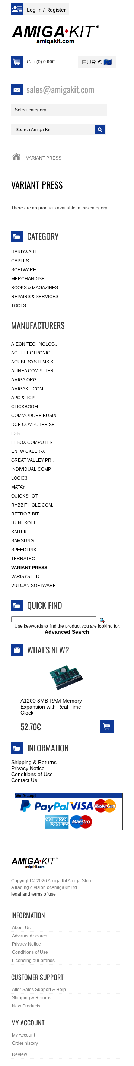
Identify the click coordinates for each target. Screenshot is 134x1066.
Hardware (24, 252)
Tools (18, 305)
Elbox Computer (32, 442)
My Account (23, 1035)
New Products (26, 1006)
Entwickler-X (28, 451)
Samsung (22, 540)
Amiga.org (23, 379)
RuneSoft (23, 523)
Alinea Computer (32, 370)
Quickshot (24, 496)
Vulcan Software (33, 585)
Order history (25, 1043)
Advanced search (29, 936)
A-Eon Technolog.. (34, 344)
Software (23, 269)
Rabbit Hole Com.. (32, 505)
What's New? (48, 650)
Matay (18, 487)
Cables (20, 261)
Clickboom (24, 406)
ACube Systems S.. (33, 362)
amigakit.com (27, 388)
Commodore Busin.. (35, 415)
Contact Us (24, 780)
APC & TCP (23, 397)
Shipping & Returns (34, 762)
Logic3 (19, 478)
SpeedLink (23, 549)
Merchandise (28, 278)
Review (19, 1054)
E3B (15, 433)
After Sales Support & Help (39, 989)
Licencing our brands (33, 960)
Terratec (23, 558)
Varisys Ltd (25, 576)
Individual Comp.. (31, 469)
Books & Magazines (34, 287)
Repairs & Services (34, 296)
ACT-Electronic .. (32, 353)
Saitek (19, 531)
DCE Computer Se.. (34, 424)
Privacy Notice (28, 768)
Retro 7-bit (25, 514)
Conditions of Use (32, 774)
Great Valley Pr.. (32, 460)
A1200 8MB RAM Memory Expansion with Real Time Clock (51, 707)
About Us (21, 927)
